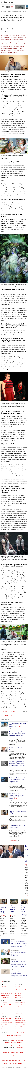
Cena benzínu (17, 1035)
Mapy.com (13, 1032)
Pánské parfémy (13, 1055)
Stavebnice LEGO (5, 1050)
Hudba (10, 767)
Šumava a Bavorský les (6, 1022)
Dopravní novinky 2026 (20, 1022)
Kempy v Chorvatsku (6, 1018)
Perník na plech (18, 1013)
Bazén (12, 1040)
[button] (14, 62)
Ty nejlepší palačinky (20, 1002)
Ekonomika (11, 751)
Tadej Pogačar (18, 993)
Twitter (9, 1060)
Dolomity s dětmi (5, 1028)
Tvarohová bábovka (19, 1009)
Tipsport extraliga (5, 1006)
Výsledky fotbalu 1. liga (6, 1004)
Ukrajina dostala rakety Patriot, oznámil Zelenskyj (17, 826)
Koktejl (10, 800)
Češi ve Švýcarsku (5, 1024)
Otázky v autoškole (19, 1026)
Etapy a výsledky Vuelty (20, 989)
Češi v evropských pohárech (13, 1037)
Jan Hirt (16, 991)
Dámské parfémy (15, 1050)
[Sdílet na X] (26, 711)
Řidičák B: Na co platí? (20, 1024)
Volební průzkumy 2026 (6, 989)
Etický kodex (14, 1062)
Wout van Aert (18, 995)
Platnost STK (18, 1028)
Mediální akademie (5, 1062)
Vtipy (10, 728)
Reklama (14, 1060)
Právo (2, 24)
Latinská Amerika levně (6, 1026)
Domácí (10, 814)
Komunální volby (5, 997)
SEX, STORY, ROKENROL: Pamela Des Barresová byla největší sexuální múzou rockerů (17, 763)
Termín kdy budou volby (6, 993)
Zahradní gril (17, 1045)
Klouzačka (19, 1042)
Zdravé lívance (18, 1006)
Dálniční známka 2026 (20, 1020)
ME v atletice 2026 (5, 1009)
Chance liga (4, 1002)
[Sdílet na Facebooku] (24, 711)
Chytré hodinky (19, 1052)
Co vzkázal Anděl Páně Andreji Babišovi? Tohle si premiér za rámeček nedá (17, 724)
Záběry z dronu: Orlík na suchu (12, 908)
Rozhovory (13, 715)
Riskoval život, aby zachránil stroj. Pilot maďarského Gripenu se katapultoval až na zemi (17, 733)
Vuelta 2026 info (18, 986)
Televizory (12, 1052)
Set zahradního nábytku (7, 1045)
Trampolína (7, 1042)
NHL (2, 1013)
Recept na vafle (18, 1011)
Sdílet (9, 29)
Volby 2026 (3, 986)
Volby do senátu (5, 995)
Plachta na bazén (19, 1040)
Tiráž (23, 1060)
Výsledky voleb (4, 991)
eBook (4, 29)
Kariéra (19, 1060)
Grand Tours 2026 (19, 997)
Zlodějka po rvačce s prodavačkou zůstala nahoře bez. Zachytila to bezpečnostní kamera (17, 796)
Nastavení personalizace (18, 1063)
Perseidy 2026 (9, 1035)
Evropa (10, 737)
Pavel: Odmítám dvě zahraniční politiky (17, 812)
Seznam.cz (19, 2)
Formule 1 (3, 1011)
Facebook (4, 1060)
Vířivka (23, 1045)
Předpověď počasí (21, 1032)
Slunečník (13, 1042)
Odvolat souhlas (7, 1063)
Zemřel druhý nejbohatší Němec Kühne (17, 748)
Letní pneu (22, 1050)
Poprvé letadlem (5, 1020)
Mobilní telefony (19, 1047)
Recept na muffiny (19, 1004)
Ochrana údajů (22, 1062)
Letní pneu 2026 (19, 1018)
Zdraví (10, 783)
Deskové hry (6, 1052)
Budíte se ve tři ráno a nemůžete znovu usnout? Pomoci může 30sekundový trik (18, 779)
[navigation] (2, 2)
